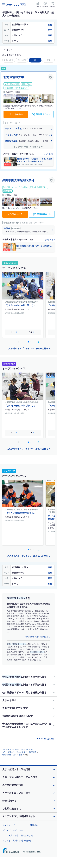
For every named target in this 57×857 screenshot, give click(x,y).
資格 (35, 60)
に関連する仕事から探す (24, 676)
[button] (38, 342)
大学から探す (9, 700)
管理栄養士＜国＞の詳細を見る (37, 637)
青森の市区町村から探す (15, 708)
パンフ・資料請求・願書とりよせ (17, 835)
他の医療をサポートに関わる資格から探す (24, 692)
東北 (20, 755)
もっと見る (47, 154)
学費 (48, 60)
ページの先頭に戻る (47, 739)
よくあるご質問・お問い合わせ (16, 840)
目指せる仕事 (8, 60)
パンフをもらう (16, 114)
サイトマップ (8, 825)
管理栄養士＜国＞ (9, 755)
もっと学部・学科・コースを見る (27, 147)
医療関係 (32, 752)
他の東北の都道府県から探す (17, 716)
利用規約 (34, 825)
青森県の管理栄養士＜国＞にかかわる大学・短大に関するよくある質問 (26, 725)
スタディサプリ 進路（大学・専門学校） (18, 749)
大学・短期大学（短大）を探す (14, 752)
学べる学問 (22, 60)
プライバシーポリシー (12, 830)
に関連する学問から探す (24, 684)
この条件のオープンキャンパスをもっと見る (27, 348)
